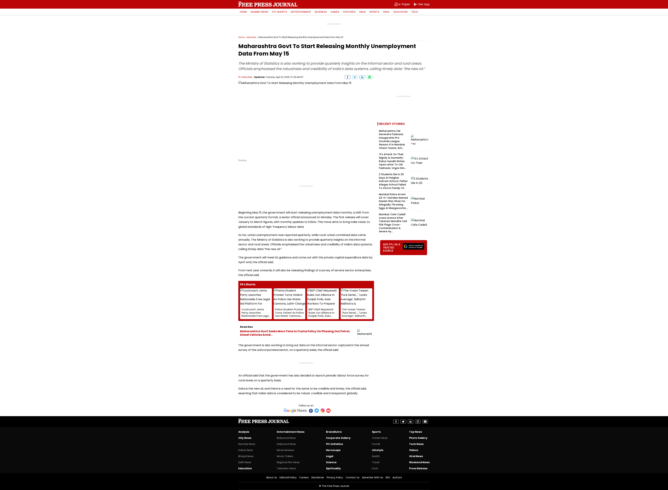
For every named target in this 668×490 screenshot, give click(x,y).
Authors (397, 477)
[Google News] (295, 411)
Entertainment (301, 11)
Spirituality (333, 468)
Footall (376, 444)
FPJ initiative (334, 444)
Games (335, 11)
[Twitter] (317, 411)
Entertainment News (290, 432)
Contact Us (352, 477)
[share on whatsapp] (369, 77)
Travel (375, 462)
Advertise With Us (372, 477)
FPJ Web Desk (245, 77)
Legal (329, 456)
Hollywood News (286, 444)
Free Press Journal (268, 4)
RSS (388, 477)
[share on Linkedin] (362, 77)
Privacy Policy (335, 477)
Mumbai (251, 37)
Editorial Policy (288, 477)
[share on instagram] (418, 421)
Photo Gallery (418, 438)
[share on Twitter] (355, 77)
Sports (374, 11)
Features (349, 11)
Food (375, 468)
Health (376, 456)
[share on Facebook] (347, 77)
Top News (415, 432)
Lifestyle (377, 450)
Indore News (245, 450)
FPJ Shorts (279, 11)
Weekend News (419, 462)
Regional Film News (288, 462)
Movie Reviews (285, 450)
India (362, 11)
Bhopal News (245, 456)
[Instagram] (322, 411)
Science (331, 462)
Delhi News (244, 462)
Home (243, 11)
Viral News (416, 456)
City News (244, 438)
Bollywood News (286, 438)
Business (321, 11)
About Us (271, 477)
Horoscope (333, 450)
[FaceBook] (311, 411)
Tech (414, 11)
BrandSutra (334, 432)
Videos (413, 450)
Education (400, 11)
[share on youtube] (425, 421)
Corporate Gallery (338, 438)
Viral (386, 11)
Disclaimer (317, 477)
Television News (286, 468)
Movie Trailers (285, 456)
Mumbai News (259, 11)
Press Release (418, 468)
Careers (304, 477)
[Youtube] (328, 411)
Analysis (243, 432)
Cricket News (380, 438)
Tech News (416, 444)
